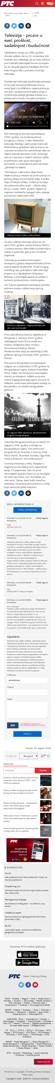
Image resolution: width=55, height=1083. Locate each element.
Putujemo (20, 1021)
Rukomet (9, 1012)
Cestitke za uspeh (13, 912)
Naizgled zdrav (38, 1025)
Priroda (26, 1023)
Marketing (27, 1053)
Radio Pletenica (44, 1044)
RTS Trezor (23, 1034)
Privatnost (9, 1071)
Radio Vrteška (45, 1046)
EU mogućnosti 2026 (40, 1005)
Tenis (35, 1010)
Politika (15, 998)
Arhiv (35, 1048)
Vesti (7, 998)
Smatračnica (11, 1005)
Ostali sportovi (19, 1014)
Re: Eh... (8, 926)
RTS (9, 1053)
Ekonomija (29, 1000)
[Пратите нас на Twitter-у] (21, 985)
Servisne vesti (39, 1003)
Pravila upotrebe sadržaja (37, 1071)
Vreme (27, 1003)
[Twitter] (14, 26)
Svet (33, 998)
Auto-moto (43, 1012)
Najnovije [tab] (8, 763)
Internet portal (33, 1055)
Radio (9, 1041)
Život (21, 1019)
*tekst (9, 699)
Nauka (17, 1023)
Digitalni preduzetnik (41, 1023)
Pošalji (27, 734)
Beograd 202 (28, 1044)
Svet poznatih (34, 1021)
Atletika (32, 1012)
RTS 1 (13, 1030)
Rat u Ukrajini (15, 1003)
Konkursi (20, 1055)
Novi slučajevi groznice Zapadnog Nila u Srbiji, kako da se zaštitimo (21, 829)
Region (25, 998)
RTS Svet (39, 1030)
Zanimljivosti (32, 1019)
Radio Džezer (24, 1048)
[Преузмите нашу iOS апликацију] (27, 954)
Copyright (19, 1071)
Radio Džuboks (29, 1046)
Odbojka (45, 1010)
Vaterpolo (21, 1012)
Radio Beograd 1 (22, 1041)
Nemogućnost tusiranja (15, 899)
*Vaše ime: (11, 675)
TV (6, 1030)
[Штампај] (28, 26)
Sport (8, 1010)
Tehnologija (8, 1021)
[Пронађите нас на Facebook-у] (28, 985)
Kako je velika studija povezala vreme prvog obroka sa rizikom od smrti (20, 791)
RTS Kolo (11, 1034)
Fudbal (17, 1010)
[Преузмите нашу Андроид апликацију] (27, 962)
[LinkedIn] (21, 26)
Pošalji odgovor (42, 518)
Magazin (12, 1019)
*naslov (10, 687)
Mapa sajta (43, 1062)
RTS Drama (18, 1032)
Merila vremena (43, 1000)
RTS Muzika (36, 1034)
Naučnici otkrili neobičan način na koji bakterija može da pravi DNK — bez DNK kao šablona (21, 780)
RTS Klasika (43, 1032)
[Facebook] (7, 26)
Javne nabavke (41, 1053)
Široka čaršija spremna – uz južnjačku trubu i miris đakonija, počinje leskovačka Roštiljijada (20, 806)
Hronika (7, 1000)
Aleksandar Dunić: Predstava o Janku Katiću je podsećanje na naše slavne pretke (21, 818)
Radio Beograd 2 (40, 1041)
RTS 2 (21, 1030)
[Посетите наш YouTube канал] (35, 985)
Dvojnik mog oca (12, 886)
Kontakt (16, 1053)
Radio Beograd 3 (11, 1044)
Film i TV (7, 1023)
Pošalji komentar (27, 510)
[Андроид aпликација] (27, 850)
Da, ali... (8, 873)
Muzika (43, 1019)
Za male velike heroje (19, 1025)
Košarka (27, 1010)
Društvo (17, 1000)
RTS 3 (29, 1030)
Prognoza (11, 755)
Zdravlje (47, 1021)
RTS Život (31, 1032)
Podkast (23, 1005)
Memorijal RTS (35, 1014)
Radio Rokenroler (11, 1046)
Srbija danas (43, 998)
